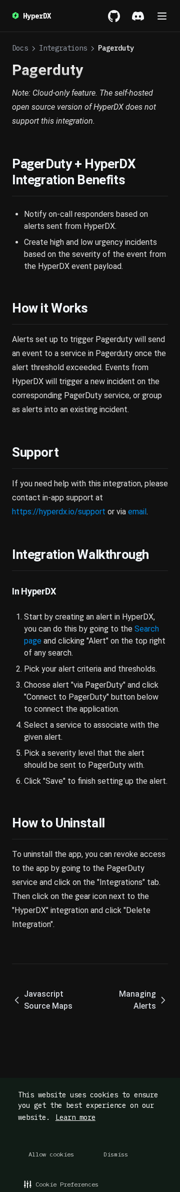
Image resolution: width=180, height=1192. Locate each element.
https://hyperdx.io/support (59, 511)
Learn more (76, 1117)
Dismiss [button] (116, 1154)
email (137, 511)
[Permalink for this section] (133, 179)
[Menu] (162, 16)
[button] (61, 1184)
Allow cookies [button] (51, 1154)
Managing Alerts (137, 1000)
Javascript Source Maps (48, 1000)
